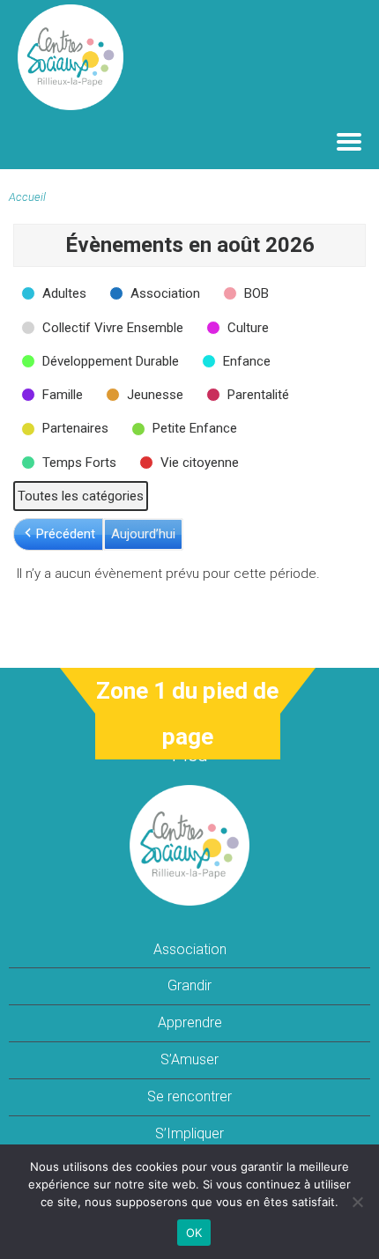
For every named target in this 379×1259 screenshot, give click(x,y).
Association (190, 949)
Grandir (189, 985)
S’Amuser (189, 1059)
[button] (55, 293)
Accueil (27, 197)
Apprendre (190, 1022)
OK (194, 1233)
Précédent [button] (65, 534)
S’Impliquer (189, 1133)
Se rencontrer (189, 1096)
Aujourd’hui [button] (143, 534)
